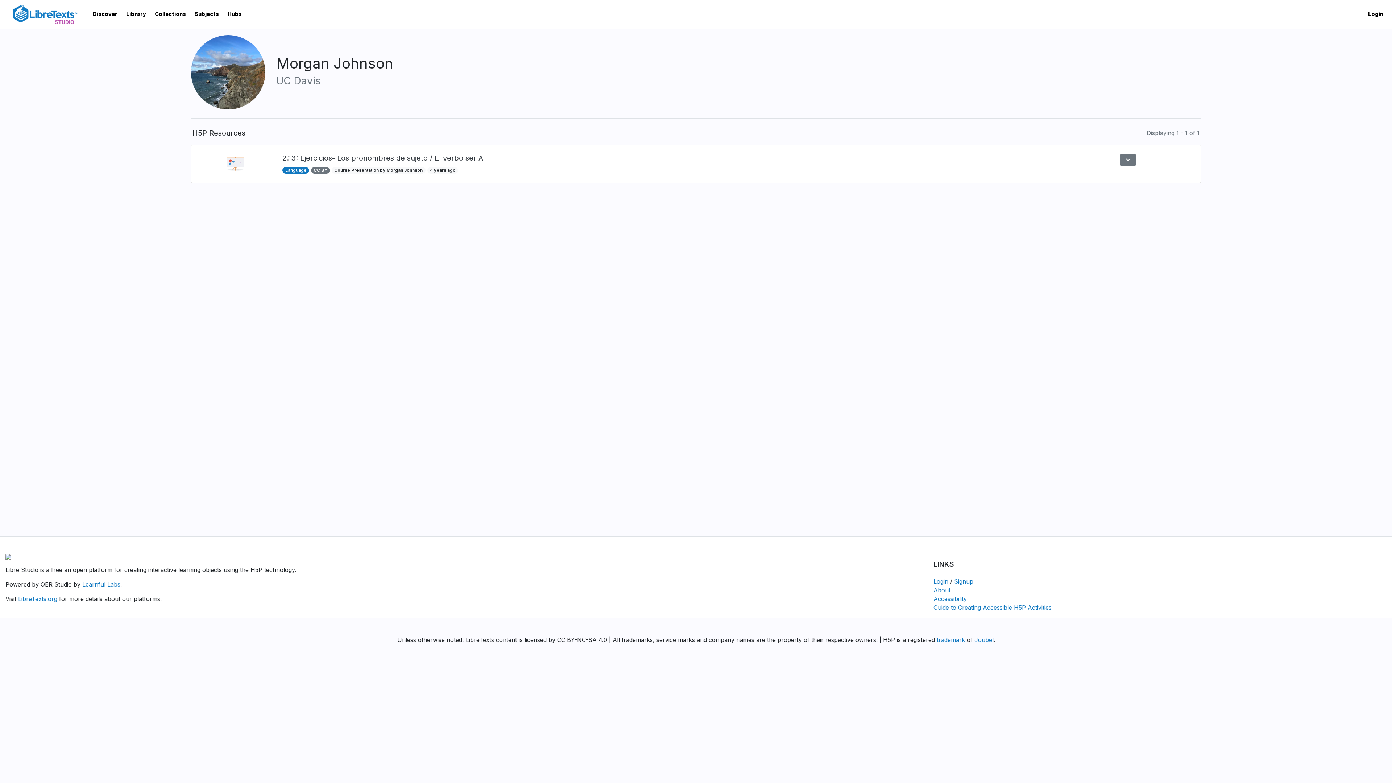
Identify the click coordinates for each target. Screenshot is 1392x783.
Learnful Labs (101, 584)
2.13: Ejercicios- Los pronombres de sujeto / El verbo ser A (382, 158)
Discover (105, 14)
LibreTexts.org (37, 598)
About (941, 590)
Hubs (235, 14)
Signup (963, 581)
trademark (951, 639)
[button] (1128, 160)
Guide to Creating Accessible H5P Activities (992, 607)
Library (136, 14)
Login (1375, 14)
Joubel (984, 639)
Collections (170, 14)
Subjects (207, 14)
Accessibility (950, 598)
